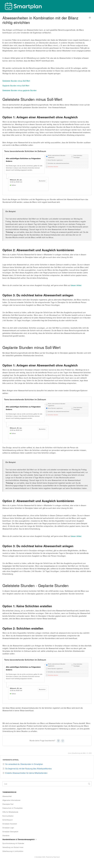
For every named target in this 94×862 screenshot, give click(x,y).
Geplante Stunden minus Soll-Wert (15, 85)
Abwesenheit (7, 796)
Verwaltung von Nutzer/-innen (12, 847)
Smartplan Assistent (9, 824)
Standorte (5, 835)
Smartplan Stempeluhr (10, 831)
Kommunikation (7, 816)
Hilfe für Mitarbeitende (10, 812)
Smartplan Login (8, 827)
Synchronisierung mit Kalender (13, 843)
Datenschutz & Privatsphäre (12, 808)
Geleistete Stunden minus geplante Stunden (19, 90)
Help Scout (56, 857)
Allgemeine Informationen (11, 800)
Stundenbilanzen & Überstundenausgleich (18, 839)
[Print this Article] (90, 18)
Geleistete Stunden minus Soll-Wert (16, 81)
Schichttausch (7, 820)
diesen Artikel (76, 285)
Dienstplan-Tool (7, 804)
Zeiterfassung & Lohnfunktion (12, 851)
